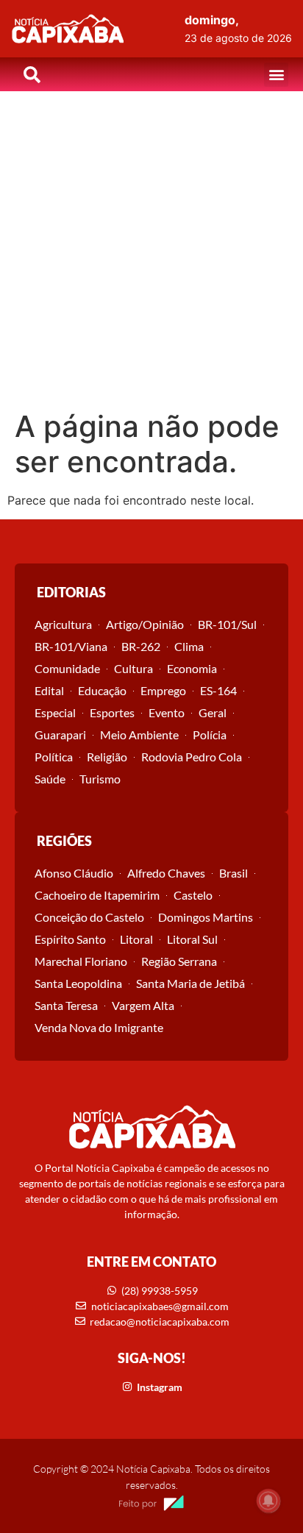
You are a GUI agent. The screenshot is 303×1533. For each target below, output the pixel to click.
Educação (102, 690)
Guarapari (60, 734)
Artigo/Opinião (145, 624)
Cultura (133, 668)
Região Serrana (179, 961)
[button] (276, 75)
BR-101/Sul (227, 624)
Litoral (136, 939)
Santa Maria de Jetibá (190, 983)
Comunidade (67, 668)
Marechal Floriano (81, 961)
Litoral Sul (192, 939)
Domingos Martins (205, 917)
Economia (192, 668)
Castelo (193, 895)
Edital (49, 690)
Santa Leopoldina (78, 983)
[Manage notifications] (268, 1500)
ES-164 (218, 690)
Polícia (210, 734)
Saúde (50, 779)
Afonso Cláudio (74, 873)
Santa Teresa (66, 1005)
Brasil (233, 873)
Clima (189, 646)
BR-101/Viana (71, 646)
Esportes (112, 712)
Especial (55, 712)
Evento (167, 712)
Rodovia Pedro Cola (191, 757)
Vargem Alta (143, 1005)
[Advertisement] (151, 250)
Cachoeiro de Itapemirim (97, 895)
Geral (213, 712)
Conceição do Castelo (89, 917)
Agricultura (63, 624)
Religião (107, 757)
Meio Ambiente (139, 734)
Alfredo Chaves (166, 873)
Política (54, 757)
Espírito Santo (70, 939)
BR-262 (140, 646)
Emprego (163, 690)
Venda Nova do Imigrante (99, 1027)
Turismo (100, 779)
